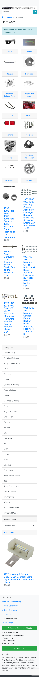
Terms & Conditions (10, 606)
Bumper (10, 74)
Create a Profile (8, 623)
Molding (29, 135)
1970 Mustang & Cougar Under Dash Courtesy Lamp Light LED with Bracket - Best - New (19, 578)
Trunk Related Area (12, 486)
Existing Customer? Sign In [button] (20, 628)
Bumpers (7, 374)
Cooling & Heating (11, 385)
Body (10, 51)
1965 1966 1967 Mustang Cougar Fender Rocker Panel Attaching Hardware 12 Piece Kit (28, 321)
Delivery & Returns (9, 610)
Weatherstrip (9, 497)
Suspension (8, 470)
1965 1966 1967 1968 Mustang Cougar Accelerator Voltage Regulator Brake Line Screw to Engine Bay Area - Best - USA (29, 213)
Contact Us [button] (20, 648)
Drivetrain (29, 74)
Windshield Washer (11, 507)
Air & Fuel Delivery (11, 358)
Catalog (9, 17)
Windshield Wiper (11, 513)
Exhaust (9, 116)
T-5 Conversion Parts (12, 475)
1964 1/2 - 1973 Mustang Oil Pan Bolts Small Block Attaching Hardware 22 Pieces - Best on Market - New (29, 271)
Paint (6, 459)
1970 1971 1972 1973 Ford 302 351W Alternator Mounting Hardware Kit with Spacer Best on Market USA (9, 317)
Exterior (7, 427)
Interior (29, 116)
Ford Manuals (9, 353)
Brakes (29, 51)
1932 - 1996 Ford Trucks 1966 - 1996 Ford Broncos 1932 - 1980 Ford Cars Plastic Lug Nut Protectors (9, 222)
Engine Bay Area (10, 411)
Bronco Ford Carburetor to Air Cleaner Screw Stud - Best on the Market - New (9, 263)
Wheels (29, 180)
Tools (6, 481)
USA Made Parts (10, 491)
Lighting (9, 135)
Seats (9, 158)
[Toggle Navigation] (5, 3)
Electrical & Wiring (11, 401)
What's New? (9, 532)
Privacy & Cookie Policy (11, 601)
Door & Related (10, 390)
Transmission (9, 180)
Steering (7, 465)
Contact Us (6, 614)
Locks (6, 454)
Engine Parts (9, 417)
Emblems (7, 406)
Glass (6, 433)
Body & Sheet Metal (12, 363)
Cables (7, 379)
